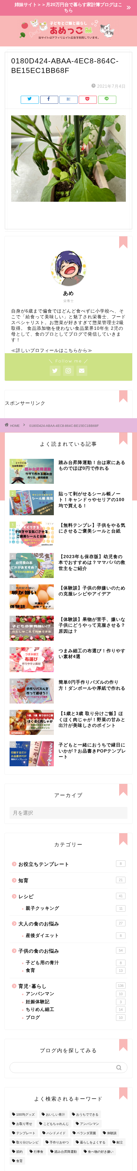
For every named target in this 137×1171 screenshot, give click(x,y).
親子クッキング (74, 908)
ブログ (74, 1017)
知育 (70, 880)
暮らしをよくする (92, 1142)
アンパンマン (74, 993)
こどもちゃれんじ (56, 1124)
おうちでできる (87, 1114)
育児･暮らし (71, 986)
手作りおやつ (59, 1142)
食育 (74, 970)
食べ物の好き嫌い (100, 1151)
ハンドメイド (56, 1133)
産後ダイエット (74, 935)
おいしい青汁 (55, 1114)
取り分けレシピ (27, 1142)
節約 (19, 1151)
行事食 (38, 1151)
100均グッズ (25, 1114)
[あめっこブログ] (68, 38)
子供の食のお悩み (70, 951)
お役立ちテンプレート (70, 864)
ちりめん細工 (74, 1009)
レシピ (70, 896)
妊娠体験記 (74, 1001)
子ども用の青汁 (74, 962)
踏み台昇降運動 (65, 1151)
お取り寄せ (24, 1124)
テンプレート (25, 1133)
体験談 (112, 1133)
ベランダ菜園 (86, 1133)
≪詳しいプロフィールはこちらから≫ (51, 350)
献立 (120, 1142)
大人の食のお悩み (70, 923)
